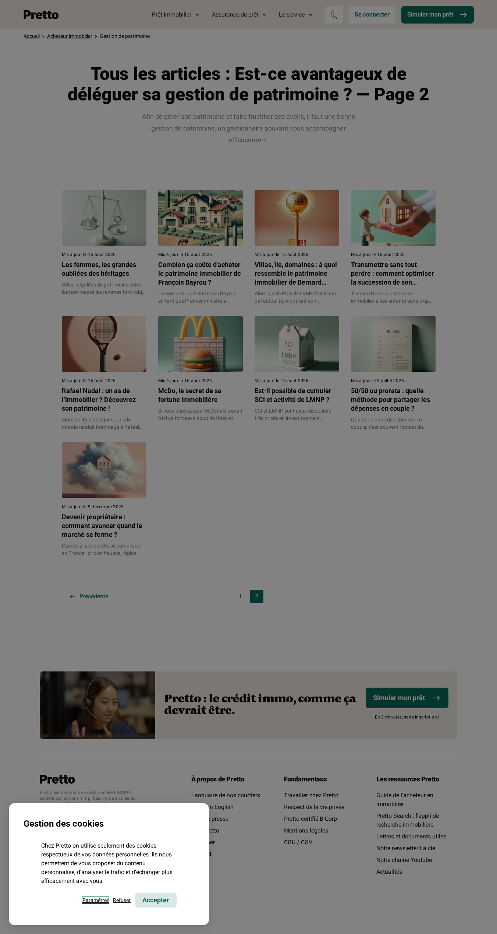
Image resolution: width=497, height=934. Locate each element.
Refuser (122, 900)
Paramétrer (95, 900)
